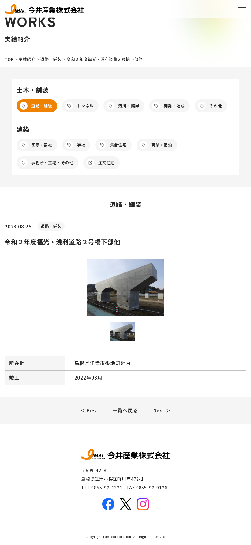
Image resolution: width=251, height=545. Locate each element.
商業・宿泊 (161, 145)
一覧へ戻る (125, 410)
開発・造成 (174, 106)
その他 (215, 106)
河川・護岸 (128, 106)
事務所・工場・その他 (52, 162)
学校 (81, 145)
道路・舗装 (41, 106)
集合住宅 (118, 145)
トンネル (85, 106)
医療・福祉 (41, 145)
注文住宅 (106, 162)
